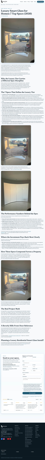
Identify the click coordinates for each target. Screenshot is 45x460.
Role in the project (25, 372)
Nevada (17, 451)
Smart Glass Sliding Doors (28, 431)
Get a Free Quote (40, 1)
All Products (16, 434)
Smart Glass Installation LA (29, 427)
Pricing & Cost (17, 435)
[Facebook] (2, 439)
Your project (24, 376)
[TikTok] (6, 439)
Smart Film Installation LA (28, 428)
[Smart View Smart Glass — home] (4, 2)
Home (2, 4)
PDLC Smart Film (17, 427)
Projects (32, 1)
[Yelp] (10, 439)
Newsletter (36, 430)
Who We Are (37, 427)
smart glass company (16, 169)
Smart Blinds (16, 430)
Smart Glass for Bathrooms (29, 434)
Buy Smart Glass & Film (28, 443)
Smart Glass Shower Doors (29, 430)
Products (21, 1)
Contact (36, 428)
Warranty (36, 437)
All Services (26, 445)
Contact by (24, 368)
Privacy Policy (32, 396)
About (35, 1)
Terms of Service (37, 435)
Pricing (28, 1)
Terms (36, 396)
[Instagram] (4, 439)
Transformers (17, 431)
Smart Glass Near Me (28, 442)
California (3, 451)
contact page (24, 343)
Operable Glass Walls (28, 439)
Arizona (32, 451)
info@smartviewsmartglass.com (9, 364)
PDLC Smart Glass (17, 428)
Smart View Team (5, 15)
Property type (35, 368)
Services (25, 1)
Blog (4, 4)
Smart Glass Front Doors (28, 435)
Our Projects (27, 446)
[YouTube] (8, 439)
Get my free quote (32, 393)
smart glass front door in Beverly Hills (14, 335)
